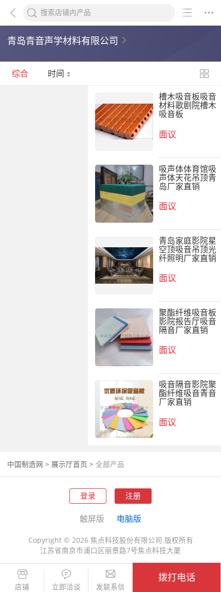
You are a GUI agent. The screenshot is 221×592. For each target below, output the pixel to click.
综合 (20, 73)
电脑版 (129, 518)
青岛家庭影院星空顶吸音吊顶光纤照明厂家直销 (187, 249)
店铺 (22, 587)
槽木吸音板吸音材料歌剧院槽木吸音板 (187, 105)
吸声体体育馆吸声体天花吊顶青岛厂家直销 (187, 177)
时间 (57, 73)
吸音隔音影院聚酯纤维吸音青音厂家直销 (187, 393)
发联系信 (110, 587)
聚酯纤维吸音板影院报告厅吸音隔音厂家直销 (187, 321)
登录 (88, 495)
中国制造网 (25, 464)
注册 (133, 495)
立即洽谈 (66, 587)
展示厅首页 (69, 464)
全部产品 (110, 464)
